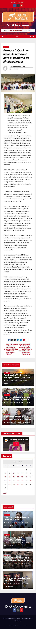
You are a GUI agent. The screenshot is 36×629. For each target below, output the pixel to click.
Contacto (20, 625)
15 (26, 477)
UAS (6, 575)
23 (30, 480)
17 (5, 480)
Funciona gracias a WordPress (12, 618)
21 (22, 480)
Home (10, 625)
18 (9, 480)
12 (14, 477)
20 (18, 480)
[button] (30, 36)
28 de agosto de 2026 (13, 522)
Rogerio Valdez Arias (18, 66)
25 (9, 484)
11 (9, 477)
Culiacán (7, 555)
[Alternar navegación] (17, 36)
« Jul (4, 493)
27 (18, 484)
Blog (15, 625)
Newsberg (28, 618)
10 (5, 477)
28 (22, 484)
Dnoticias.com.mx (18, 25)
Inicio (25, 625)
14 (22, 477)
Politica (7, 515)
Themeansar (18, 620)
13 (18, 477)
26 (14, 484)
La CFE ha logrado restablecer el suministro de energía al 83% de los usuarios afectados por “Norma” (12, 349)
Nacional (6, 46)
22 (26, 480)
